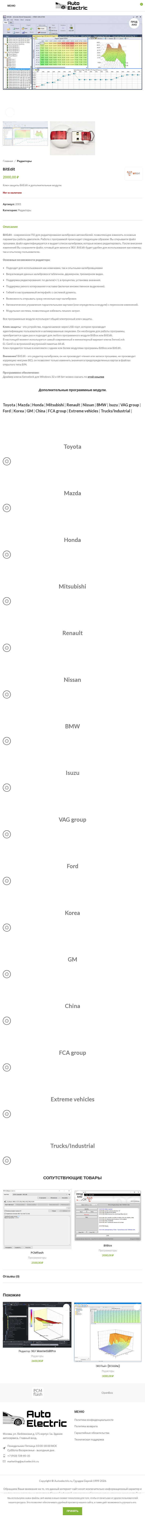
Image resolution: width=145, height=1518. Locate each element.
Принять (72, 1511)
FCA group (57, 411)
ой (92, 376)
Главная (8, 161)
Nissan (88, 404)
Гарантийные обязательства (91, 1432)
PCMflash (37, 1253)
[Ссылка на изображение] (37, 1418)
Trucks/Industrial (115, 411)
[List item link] (37, 1456)
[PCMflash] (37, 1392)
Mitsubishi (55, 404)
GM (30, 411)
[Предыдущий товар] (133, 161)
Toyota (9, 404)
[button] (66, 1307)
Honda (38, 404)
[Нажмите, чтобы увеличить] (10, 112)
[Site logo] (72, 5)
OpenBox (107, 1392)
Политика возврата (86, 1426)
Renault (73, 404)
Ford (7, 411)
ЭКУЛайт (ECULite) (108, 1366)
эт (89, 376)
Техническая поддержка (89, 1439)
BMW (101, 404)
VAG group (129, 404)
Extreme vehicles (83, 411)
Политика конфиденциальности (93, 1419)
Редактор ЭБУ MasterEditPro (37, 1351)
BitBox (108, 1245)
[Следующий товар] (140, 161)
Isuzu (113, 404)
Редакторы (24, 161)
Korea (18, 411)
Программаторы (37, 1257)
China (40, 411)
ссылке (99, 376)
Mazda (24, 404)
